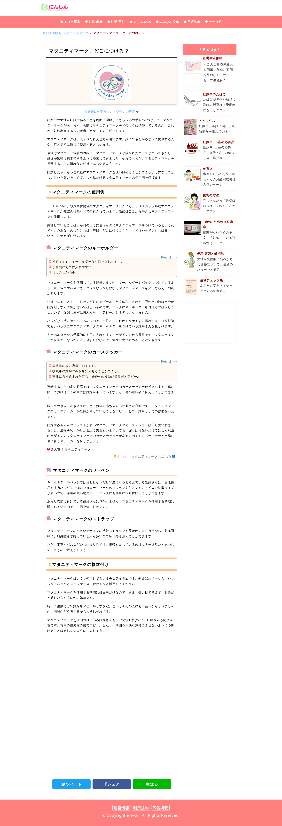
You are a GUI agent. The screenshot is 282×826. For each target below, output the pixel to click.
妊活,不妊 (118, 21)
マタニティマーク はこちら (144, 456)
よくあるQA (142, 21)
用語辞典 (193, 21)
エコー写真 (72, 21)
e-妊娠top (50, 33)
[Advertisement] (111, 663)
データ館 (215, 21)
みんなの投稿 (169, 21)
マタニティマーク (76, 33)
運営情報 (121, 807)
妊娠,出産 (96, 21)
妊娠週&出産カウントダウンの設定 (109, 111)
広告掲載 (160, 807)
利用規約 (141, 807)
